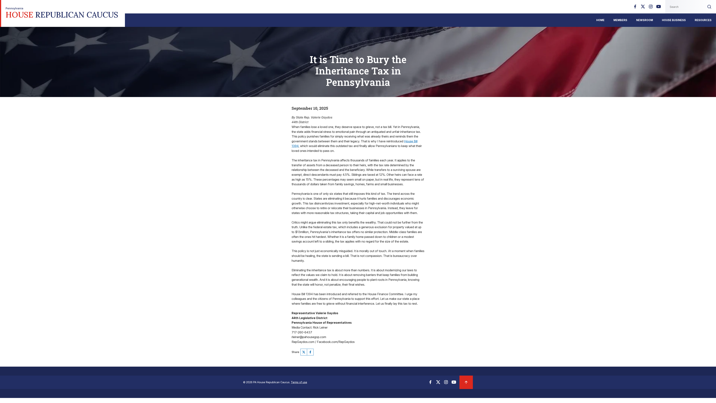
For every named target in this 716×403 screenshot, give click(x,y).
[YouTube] (658, 8)
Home (600, 20)
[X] (643, 8)
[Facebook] (635, 8)
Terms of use (299, 382)
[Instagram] (651, 8)
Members (620, 20)
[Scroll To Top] (466, 382)
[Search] (709, 6)
